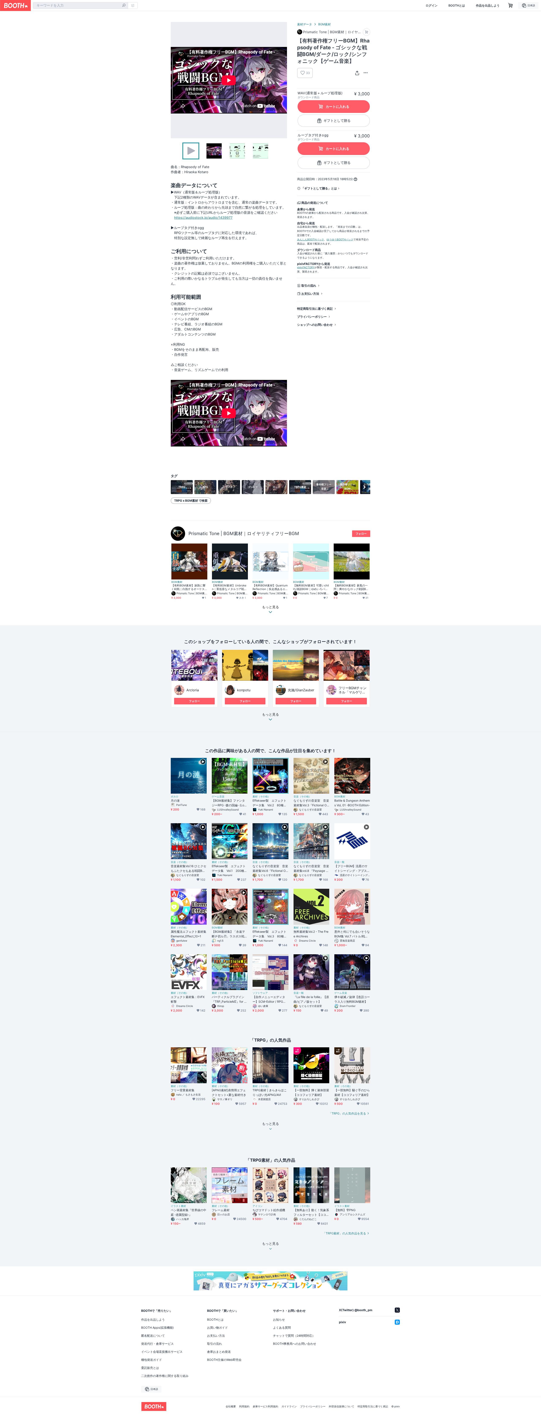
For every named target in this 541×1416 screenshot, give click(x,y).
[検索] (123, 6)
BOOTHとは (456, 5)
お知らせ (279, 1319)
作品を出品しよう (488, 5)
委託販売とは (150, 1367)
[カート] (366, 32)
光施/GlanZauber (301, 690)
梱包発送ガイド (151, 1359)
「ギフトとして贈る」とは (319, 188)
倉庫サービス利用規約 (265, 1406)
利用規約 (244, 1406)
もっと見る (270, 714)
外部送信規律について (341, 1406)
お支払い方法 (310, 293)
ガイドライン (289, 1406)
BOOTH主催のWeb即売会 (224, 1359)
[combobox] (80, 5)
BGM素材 (324, 24)
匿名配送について (153, 1335)
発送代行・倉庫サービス (157, 1343)
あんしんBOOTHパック (310, 239)
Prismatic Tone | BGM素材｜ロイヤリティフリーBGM (244, 533)
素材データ (304, 24)
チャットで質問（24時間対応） (294, 1335)
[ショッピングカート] (510, 5)
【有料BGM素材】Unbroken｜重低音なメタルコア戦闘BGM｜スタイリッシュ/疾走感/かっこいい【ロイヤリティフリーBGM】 (229, 587)
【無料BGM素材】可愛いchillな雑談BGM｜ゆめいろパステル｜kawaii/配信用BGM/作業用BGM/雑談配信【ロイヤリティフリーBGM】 (311, 587)
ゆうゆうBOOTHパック (340, 239)
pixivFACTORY (305, 267)
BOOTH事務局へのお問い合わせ (294, 1343)
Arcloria (192, 690)
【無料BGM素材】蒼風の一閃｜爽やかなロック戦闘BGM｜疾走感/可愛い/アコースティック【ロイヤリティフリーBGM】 (351, 587)
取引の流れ (308, 285)
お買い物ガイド (217, 1327)
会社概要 (231, 1406)
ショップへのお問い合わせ (315, 324)
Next (283, 80)
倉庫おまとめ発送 (219, 1351)
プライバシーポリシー (312, 316)
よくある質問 (282, 1327)
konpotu (243, 690)
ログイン (431, 5)
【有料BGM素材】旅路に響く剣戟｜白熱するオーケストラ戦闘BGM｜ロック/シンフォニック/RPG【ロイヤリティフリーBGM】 (188, 587)
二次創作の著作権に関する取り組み (165, 1376)
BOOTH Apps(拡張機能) (157, 1327)
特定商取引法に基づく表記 (315, 308)
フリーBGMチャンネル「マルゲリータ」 (352, 692)
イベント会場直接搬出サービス (162, 1351)
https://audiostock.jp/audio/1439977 (203, 217)
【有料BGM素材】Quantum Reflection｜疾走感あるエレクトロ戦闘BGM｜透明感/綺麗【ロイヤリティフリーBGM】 (270, 587)
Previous (174, 80)
